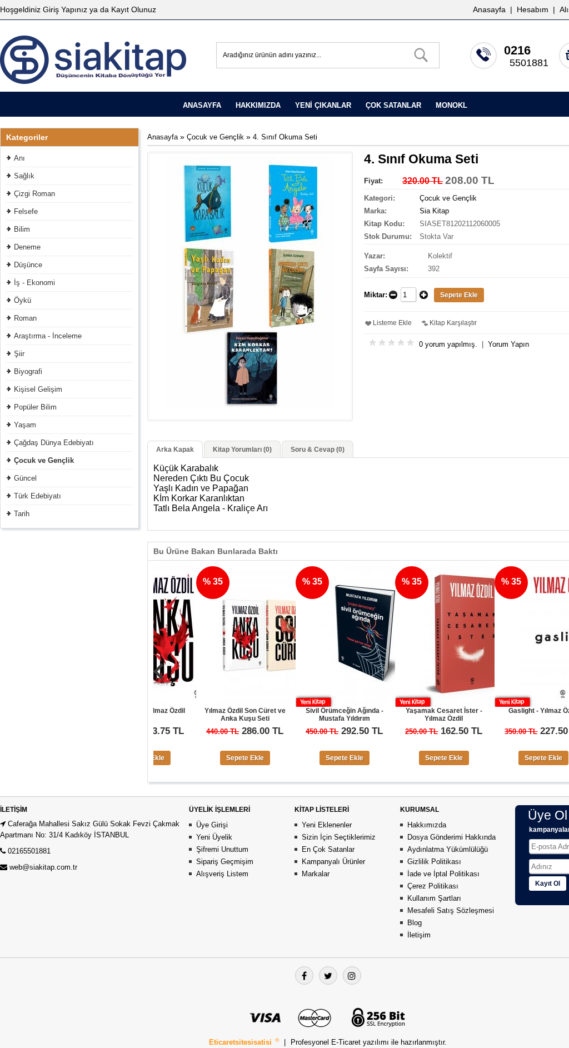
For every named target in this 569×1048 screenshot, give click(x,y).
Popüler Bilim (35, 407)
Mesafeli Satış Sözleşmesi (450, 910)
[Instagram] (352, 975)
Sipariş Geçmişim (224, 861)
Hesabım (532, 9)
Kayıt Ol (547, 883)
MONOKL (451, 105)
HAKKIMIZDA (258, 105)
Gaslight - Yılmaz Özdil (511, 711)
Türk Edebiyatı (37, 496)
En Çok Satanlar (328, 849)
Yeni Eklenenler (327, 825)
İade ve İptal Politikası (443, 874)
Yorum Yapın (508, 344)
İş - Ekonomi (34, 282)
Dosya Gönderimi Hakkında (451, 837)
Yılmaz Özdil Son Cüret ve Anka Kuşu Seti (212, 714)
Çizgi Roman (34, 193)
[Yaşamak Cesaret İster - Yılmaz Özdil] (432, 702)
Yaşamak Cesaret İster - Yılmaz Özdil (411, 714)
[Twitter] (328, 975)
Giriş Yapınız (65, 9)
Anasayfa (489, 9)
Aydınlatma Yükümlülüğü (447, 849)
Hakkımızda (426, 825)
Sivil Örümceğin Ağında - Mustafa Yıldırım (312, 714)
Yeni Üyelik (214, 837)
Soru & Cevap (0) (318, 449)
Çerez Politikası (432, 886)
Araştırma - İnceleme (48, 336)
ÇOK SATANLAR (393, 105)
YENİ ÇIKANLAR (323, 105)
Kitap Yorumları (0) (242, 449)
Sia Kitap (434, 211)
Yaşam (25, 425)
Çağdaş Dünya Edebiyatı (54, 442)
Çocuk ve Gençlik (44, 460)
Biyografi (28, 371)
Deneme (27, 247)
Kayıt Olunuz (133, 9)
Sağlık (24, 176)
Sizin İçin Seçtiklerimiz (339, 837)
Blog (414, 923)
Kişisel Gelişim (38, 389)
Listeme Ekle (392, 323)
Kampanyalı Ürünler (333, 861)
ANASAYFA (202, 105)
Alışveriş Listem (222, 874)
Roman (25, 318)
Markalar (316, 874)
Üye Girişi (212, 825)
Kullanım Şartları (434, 898)
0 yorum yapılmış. (448, 344)
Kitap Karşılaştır (453, 323)
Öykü (22, 300)
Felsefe (26, 211)
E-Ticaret (347, 1042)
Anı (19, 158)
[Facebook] (304, 975)
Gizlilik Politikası (434, 861)
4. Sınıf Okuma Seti (285, 137)
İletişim (419, 935)
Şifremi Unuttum (222, 849)
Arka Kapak (175, 449)
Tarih (21, 514)
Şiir (19, 354)
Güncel (25, 478)
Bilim (22, 229)
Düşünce (28, 265)
